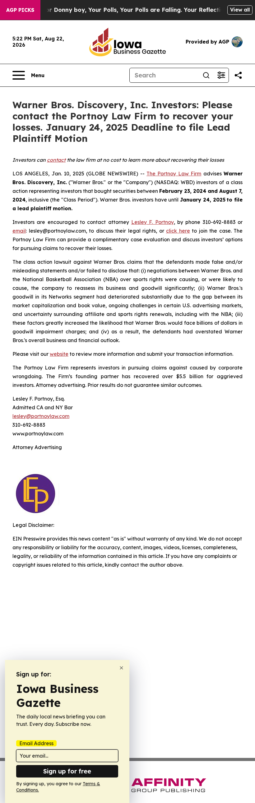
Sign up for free (67, 771)
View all (240, 10)
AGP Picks (20, 10)
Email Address (36, 743)
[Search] (206, 75)
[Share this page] (238, 75)
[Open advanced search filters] (221, 75)
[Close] (121, 668)
